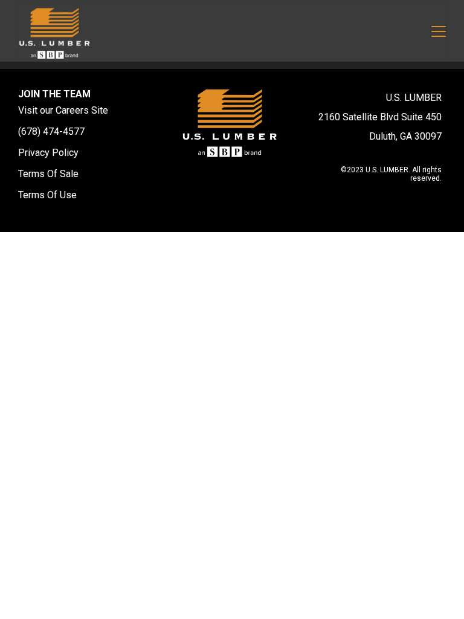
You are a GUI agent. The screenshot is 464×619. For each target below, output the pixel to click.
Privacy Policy (48, 152)
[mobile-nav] (438, 33)
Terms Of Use (47, 195)
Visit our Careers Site (63, 110)
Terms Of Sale (48, 174)
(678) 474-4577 (51, 131)
